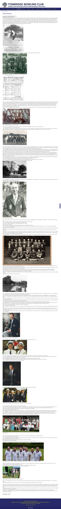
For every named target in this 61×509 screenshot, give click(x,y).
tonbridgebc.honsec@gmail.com (44, 502)
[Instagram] (60, 207)
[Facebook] (60, 206)
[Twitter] (60, 204)
